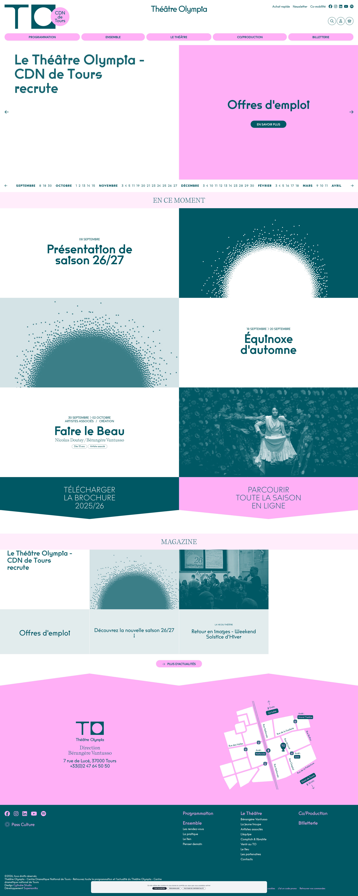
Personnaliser (174, 888)
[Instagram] (335, 6)
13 (83, 185)
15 (93, 185)
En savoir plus (268, 124)
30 (50, 185)
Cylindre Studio (22, 885)
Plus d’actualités (181, 664)
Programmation (42, 37)
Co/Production (250, 37)
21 (148, 185)
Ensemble (113, 37)
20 (143, 185)
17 (292, 185)
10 (211, 185)
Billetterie (320, 37)
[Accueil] (78, 17)
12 (221, 185)
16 (287, 185)
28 (241, 185)
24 (159, 185)
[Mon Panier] (350, 21)
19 (138, 185)
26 (170, 185)
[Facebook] (330, 6)
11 (133, 185)
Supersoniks (31, 888)
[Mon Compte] (341, 21)
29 (247, 185)
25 (164, 185)
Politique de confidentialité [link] (194, 888)
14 (88, 185)
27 (175, 185)
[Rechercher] (332, 21)
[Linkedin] (340, 6)
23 (154, 185)
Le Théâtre (179, 37)
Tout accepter (159, 888)
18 (44, 185)
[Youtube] (346, 6)
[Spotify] (352, 6)
